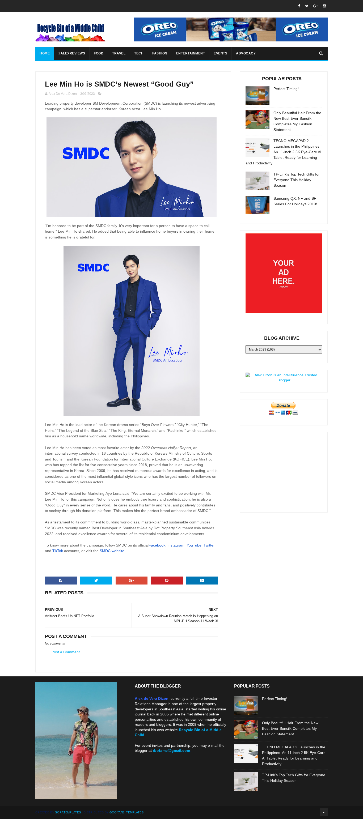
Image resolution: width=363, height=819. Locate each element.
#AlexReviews (71, 53)
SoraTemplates (68, 812)
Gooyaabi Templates (126, 812)
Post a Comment (66, 652)
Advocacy (246, 53)
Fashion (159, 53)
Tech (138, 53)
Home (45, 53)
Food (98, 53)
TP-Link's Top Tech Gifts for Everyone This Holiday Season (296, 179)
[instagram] (324, 6)
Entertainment (190, 53)
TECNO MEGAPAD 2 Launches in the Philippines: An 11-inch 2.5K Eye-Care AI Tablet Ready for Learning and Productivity (283, 152)
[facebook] (299, 6)
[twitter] (306, 6)
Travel (118, 53)
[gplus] (315, 6)
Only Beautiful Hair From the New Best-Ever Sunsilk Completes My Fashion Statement (290, 728)
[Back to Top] (324, 812)
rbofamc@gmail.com (171, 750)
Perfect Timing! (286, 89)
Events (220, 53)
